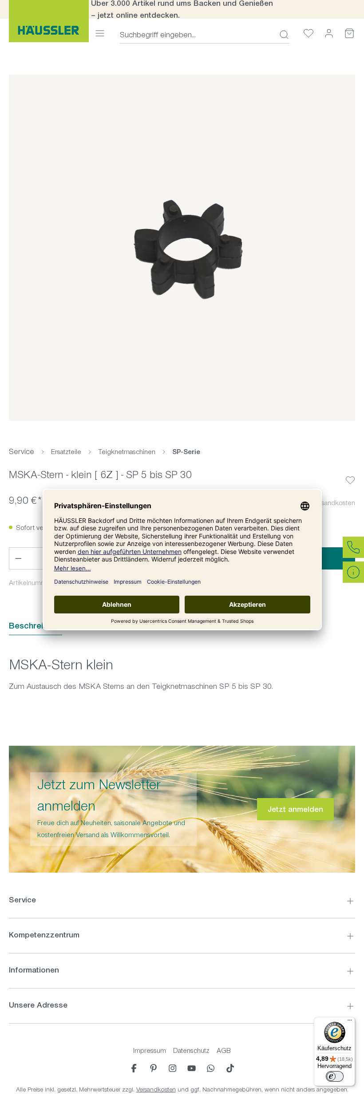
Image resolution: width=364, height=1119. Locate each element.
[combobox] (197, 34)
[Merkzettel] (308, 33)
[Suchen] (281, 34)
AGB (224, 1050)
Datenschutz (191, 1050)
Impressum (149, 1050)
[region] (182, 248)
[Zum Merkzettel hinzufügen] (350, 473)
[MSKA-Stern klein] (182, 248)
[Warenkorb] (349, 33)
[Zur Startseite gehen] (49, 21)
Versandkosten (156, 1089)
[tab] (35, 626)
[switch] (335, 1076)
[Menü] (100, 33)
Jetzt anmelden (295, 809)
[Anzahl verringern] (18, 558)
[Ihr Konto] (329, 33)
